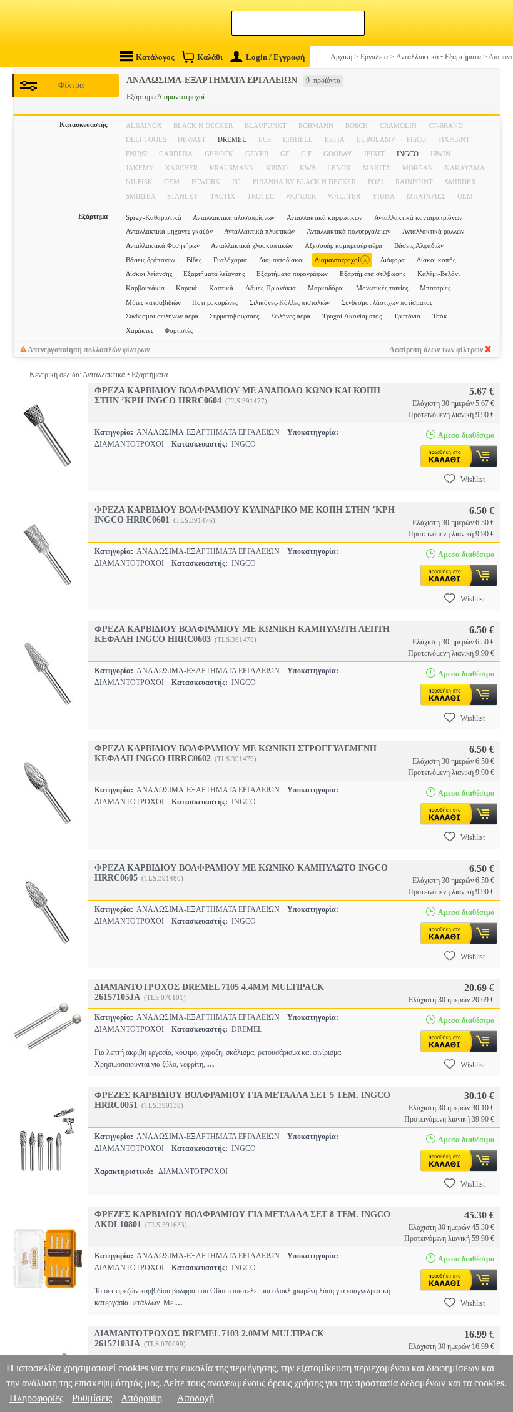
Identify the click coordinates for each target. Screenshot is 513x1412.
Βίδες (193, 260)
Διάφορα (392, 260)
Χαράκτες (139, 330)
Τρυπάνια (407, 316)
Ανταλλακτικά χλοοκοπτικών (252, 245)
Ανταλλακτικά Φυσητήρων (163, 245)
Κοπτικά (221, 288)
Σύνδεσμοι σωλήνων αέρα (162, 316)
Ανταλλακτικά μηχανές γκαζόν (169, 231)
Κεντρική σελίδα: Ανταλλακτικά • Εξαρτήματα (98, 374)
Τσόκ (439, 316)
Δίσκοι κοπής (436, 260)
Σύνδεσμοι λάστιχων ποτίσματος (387, 302)
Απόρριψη (141, 1398)
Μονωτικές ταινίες (382, 288)
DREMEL (232, 139)
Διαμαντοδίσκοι (281, 260)
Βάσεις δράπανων (150, 260)
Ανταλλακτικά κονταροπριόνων (418, 217)
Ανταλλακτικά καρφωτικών (324, 217)
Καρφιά (186, 288)
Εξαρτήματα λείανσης (214, 273)
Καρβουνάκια (145, 288)
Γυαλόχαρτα (230, 260)
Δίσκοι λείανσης (149, 273)
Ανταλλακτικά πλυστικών (259, 231)
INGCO (408, 153)
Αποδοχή (195, 1398)
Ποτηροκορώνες (215, 302)
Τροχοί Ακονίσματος (352, 316)
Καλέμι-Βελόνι (438, 273)
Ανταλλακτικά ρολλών (433, 231)
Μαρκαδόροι (326, 288)
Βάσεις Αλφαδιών (419, 245)
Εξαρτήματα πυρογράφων (292, 273)
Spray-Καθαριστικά (153, 217)
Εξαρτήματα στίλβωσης (372, 273)
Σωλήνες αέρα (290, 316)
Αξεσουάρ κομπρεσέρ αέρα (343, 245)
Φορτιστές (179, 330)
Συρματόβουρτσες (234, 316)
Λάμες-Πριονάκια (270, 288)
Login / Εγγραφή (275, 57)
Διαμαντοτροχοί (341, 259)
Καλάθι (210, 57)
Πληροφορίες (36, 1398)
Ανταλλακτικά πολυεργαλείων (348, 231)
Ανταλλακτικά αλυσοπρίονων (234, 217)
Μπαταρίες (435, 288)
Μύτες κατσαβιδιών (153, 302)
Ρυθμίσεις (92, 1398)
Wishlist (472, 479)
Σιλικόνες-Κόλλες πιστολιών (290, 302)
